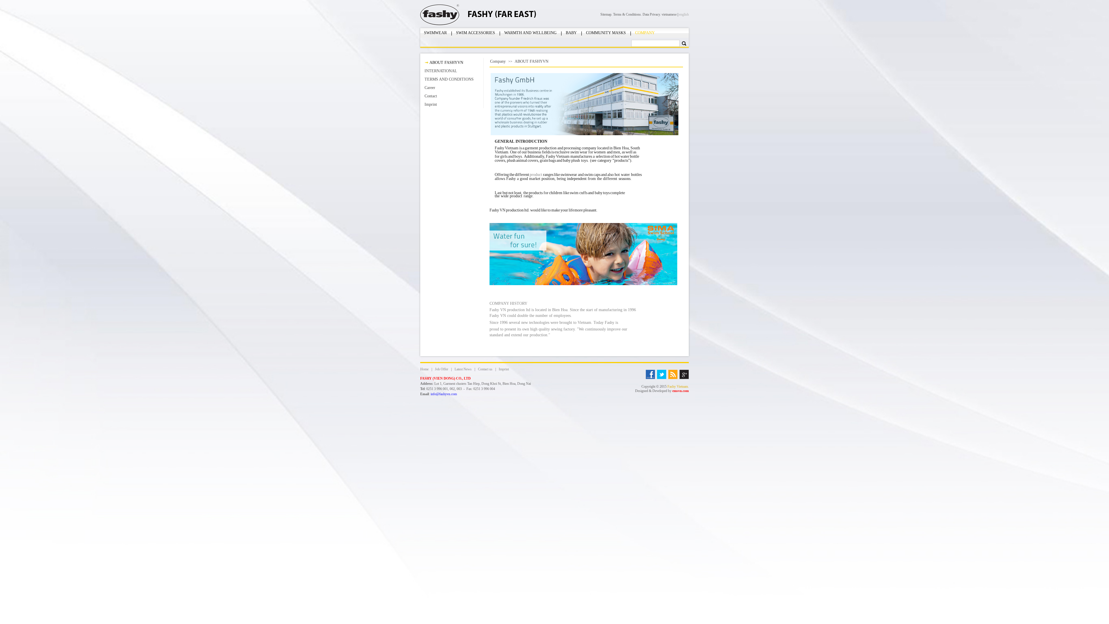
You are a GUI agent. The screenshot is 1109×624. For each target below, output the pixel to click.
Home (424, 369)
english (684, 14)
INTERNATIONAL (441, 71)
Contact (431, 96)
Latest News (463, 369)
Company (498, 61)
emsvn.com (680, 391)
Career (430, 88)
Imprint (431, 104)
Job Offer (441, 369)
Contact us (485, 369)
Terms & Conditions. (628, 14)
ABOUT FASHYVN (446, 62)
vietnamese (669, 14)
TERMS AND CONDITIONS (449, 79)
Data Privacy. (652, 14)
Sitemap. (606, 14)
